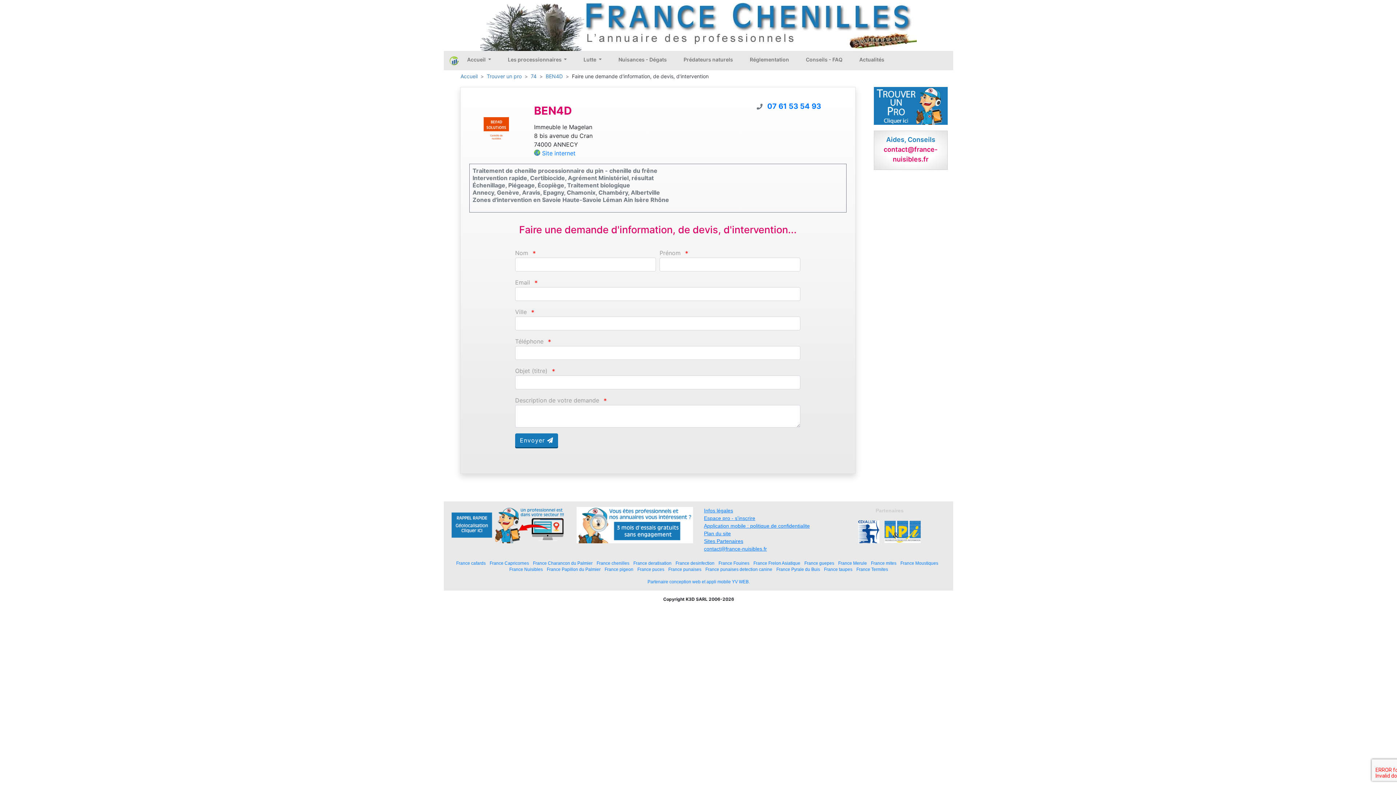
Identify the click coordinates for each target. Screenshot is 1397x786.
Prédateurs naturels (708, 59)
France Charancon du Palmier (563, 563)
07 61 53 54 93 (794, 106)
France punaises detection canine (738, 569)
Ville (521, 312)
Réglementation (769, 59)
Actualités (871, 59)
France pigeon (619, 569)
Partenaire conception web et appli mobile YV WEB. (699, 581)
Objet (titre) (531, 371)
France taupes (838, 569)
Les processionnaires (535, 59)
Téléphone (529, 341)
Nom (521, 253)
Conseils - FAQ (824, 59)
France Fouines (734, 563)
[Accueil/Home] (454, 60)
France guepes (819, 563)
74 (534, 76)
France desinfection (695, 563)
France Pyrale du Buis (798, 569)
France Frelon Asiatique (776, 563)
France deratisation (652, 563)
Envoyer (533, 440)
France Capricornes (509, 563)
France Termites (872, 569)
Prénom (670, 253)
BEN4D (554, 76)
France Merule (852, 563)
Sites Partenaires (723, 541)
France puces (650, 569)
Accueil (477, 59)
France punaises (684, 569)
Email (522, 282)
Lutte (590, 59)
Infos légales (718, 510)
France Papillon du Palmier (574, 569)
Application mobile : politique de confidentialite (757, 526)
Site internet (559, 153)
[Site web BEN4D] (496, 129)
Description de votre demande (557, 400)
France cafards (471, 563)
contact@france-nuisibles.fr (735, 549)
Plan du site (717, 533)
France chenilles (613, 563)
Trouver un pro (504, 76)
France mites (883, 563)
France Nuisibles (526, 569)
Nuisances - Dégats (642, 59)
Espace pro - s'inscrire (729, 518)
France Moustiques (919, 563)
